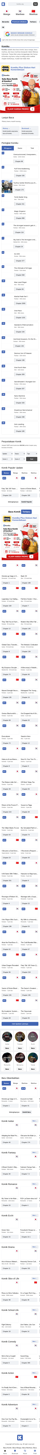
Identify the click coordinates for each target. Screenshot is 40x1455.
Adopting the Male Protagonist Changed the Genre (10, 1145)
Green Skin (5, 1241)
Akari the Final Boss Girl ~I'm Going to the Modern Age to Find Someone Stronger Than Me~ (10, 950)
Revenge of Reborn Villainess (10, 904)
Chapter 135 (7, 700)
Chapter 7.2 (26, 1184)
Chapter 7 (25, 607)
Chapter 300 (26, 1376)
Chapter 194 (20, 332)
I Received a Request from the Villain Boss (29, 857)
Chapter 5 (6, 1408)
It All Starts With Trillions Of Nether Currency (10, 880)
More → (35, 1130)
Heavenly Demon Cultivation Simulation (28, 1273)
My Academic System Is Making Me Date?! (10, 1020)
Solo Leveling (19, 424)
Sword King (24, 1369)
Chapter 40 (26, 817)
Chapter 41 (25, 1115)
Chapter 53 (26, 934)
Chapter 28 (7, 1027)
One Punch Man (20, 367)
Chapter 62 (7, 957)
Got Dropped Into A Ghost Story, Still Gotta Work (29, 717)
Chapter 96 (7, 980)
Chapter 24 (19, 246)
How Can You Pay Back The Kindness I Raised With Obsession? (10, 1433)
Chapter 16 (26, 700)
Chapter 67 (26, 957)
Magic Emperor (19, 211)
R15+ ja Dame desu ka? (28, 1209)
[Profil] (35, 1451)
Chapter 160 (7, 607)
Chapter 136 (19, 346)
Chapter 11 (6, 1280)
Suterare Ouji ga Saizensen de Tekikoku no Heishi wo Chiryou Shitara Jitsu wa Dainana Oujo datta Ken (28, 1177)
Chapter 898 (20, 218)
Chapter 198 (20, 360)
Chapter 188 (26, 584)
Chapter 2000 (20, 303)
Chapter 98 (6, 1312)
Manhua (33, 473)
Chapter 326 (20, 403)
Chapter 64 (7, 840)
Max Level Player (20, 282)
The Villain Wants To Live (10, 833)
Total (32, 148)
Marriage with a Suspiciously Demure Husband (29, 904)
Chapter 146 (26, 630)
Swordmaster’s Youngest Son (25, 382)
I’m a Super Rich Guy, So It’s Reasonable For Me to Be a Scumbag (28, 1305)
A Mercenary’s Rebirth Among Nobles (29, 670)
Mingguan (8, 148)
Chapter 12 (7, 630)
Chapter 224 (7, 817)
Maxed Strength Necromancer (10, 693)
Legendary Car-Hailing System (10, 600)
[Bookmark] (15, 1451)
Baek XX (24, 577)
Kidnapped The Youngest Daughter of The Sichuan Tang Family (29, 693)
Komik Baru (27, 1122)
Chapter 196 (26, 1004)
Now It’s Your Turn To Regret (29, 763)
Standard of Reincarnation (23, 325)
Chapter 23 (7, 864)
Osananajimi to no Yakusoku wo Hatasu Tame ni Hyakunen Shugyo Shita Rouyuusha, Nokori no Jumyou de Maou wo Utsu (28, 1433)
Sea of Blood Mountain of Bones (28, 1401)
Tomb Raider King (20, 197)
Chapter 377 (20, 261)
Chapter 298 (20, 417)
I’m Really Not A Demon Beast (10, 1401)
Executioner (6, 740)
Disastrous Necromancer (23, 410)
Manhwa (24, 473)
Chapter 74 (7, 677)
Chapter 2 (25, 1439)
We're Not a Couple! (9, 1369)
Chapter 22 (26, 910)
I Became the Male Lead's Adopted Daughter (28, 1145)
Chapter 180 (20, 431)
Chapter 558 (20, 275)
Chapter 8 (6, 654)
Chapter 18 (6, 1344)
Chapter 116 (19, 232)
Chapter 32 (26, 724)
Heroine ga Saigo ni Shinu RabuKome (10, 577)
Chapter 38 (7, 794)
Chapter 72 (7, 747)
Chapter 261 (7, 887)
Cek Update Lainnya (20, 1033)
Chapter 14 (25, 1344)
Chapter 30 (26, 864)
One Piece (18, 311)
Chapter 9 (25, 770)
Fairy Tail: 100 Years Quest (10, 489)
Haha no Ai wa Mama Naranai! (10, 763)
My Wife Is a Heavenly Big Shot (29, 927)
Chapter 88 (19, 161)
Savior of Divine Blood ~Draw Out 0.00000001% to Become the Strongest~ (28, 489)
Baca (7, 1057)
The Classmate (26, 1020)
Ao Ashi (17, 254)
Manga (15, 473)
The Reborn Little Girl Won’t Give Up (10, 787)
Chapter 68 (7, 724)
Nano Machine (19, 396)
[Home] (5, 1451)
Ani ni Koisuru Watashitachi (10, 1273)
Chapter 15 (6, 1248)
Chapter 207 (20, 388)
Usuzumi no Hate (26, 1108)
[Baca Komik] (4, 4)
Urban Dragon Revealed (10, 974)
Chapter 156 (20, 175)
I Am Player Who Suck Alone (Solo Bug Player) (10, 927)
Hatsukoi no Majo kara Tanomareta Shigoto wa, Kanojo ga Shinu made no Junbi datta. (29, 880)
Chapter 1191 (20, 317)
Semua (6, 473)
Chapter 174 (26, 1152)
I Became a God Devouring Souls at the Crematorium (10, 857)
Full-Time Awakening (22, 168)
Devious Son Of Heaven (23, 353)
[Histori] (25, 1451)
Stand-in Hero (25, 740)
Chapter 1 (6, 584)
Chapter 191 (26, 1280)
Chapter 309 (20, 374)
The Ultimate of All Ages (23, 268)
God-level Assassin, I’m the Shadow (26, 339)
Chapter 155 (26, 496)
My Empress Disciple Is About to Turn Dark (10, 670)
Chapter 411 (20, 204)
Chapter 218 (7, 496)
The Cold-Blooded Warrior (29, 950)
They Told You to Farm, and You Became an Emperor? (10, 623)
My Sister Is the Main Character (10, 1209)
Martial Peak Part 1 (21, 296)
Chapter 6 (6, 910)
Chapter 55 (26, 794)
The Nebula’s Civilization (29, 647)
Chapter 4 (25, 1216)
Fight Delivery (6, 1337)
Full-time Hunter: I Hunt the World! (29, 600)
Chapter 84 (20, 289)
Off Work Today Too (28, 787)
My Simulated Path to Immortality (29, 833)
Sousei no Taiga (26, 810)
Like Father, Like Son (27, 1337)
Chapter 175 (19, 190)
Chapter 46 (26, 677)
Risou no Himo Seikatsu (10, 1305)
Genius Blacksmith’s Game (10, 717)
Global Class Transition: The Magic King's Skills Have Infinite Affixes (10, 647)
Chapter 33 (6, 1216)
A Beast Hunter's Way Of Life (10, 1177)
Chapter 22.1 (26, 1248)
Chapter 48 (25, 1312)
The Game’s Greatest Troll (29, 997)
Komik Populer (26, 502)
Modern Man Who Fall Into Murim (29, 623)
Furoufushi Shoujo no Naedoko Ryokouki (28, 1241)
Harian (20, 148)
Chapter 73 (6, 1439)
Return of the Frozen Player (10, 810)
